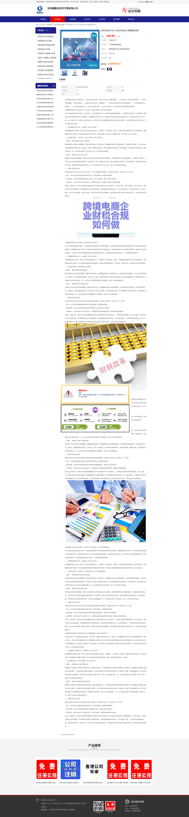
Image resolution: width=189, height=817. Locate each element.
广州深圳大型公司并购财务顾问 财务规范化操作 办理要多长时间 (45, 111)
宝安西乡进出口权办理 (45, 62)
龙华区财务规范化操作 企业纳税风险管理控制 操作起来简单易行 (45, 98)
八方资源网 (52, 809)
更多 (53, 86)
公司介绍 (87, 19)
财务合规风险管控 (59, 24)
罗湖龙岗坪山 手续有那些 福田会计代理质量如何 (122, 782)
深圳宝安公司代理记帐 (45, 36)
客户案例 (116, 19)
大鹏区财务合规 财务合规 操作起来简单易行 (45, 106)
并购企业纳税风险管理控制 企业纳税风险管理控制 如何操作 (45, 90)
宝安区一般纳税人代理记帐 (47, 58)
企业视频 (72, 19)
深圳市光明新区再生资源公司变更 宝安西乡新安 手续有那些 (54, 782)
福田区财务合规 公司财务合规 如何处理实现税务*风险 (45, 94)
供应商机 (57, 19)
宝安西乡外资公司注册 (45, 74)
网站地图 (72, 809)
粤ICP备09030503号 (60, 803)
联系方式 (131, 19)
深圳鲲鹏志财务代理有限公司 (74, 803)
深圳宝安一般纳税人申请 (46, 53)
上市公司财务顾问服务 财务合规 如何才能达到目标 (45, 102)
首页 (43, 24)
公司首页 (43, 19)
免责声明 (58, 809)
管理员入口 (65, 809)
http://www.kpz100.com (67, 734)
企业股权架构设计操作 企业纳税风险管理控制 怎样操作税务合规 (45, 119)
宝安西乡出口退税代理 (45, 66)
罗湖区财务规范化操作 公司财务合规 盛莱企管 (45, 115)
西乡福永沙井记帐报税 (45, 70)
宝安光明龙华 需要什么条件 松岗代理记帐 (96, 782)
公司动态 (102, 19)
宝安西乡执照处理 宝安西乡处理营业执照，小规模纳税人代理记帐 (150, 782)
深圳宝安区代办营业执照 (46, 45)
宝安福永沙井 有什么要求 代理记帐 (70, 782)
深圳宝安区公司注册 (45, 41)
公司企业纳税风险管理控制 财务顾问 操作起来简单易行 (45, 123)
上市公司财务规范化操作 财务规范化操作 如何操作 (45, 127)
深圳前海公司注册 (44, 49)
